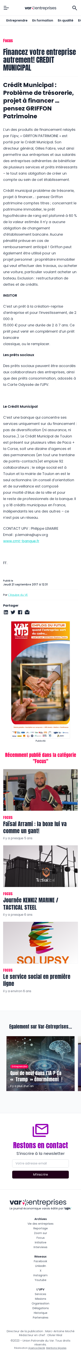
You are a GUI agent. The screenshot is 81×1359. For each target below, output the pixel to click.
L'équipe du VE (18, 595)
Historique (40, 1313)
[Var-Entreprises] (40, 8)
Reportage (40, 1228)
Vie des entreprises (40, 1224)
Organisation (40, 1303)
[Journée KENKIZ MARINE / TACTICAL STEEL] (40, 866)
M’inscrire (40, 1174)
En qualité (65, 20)
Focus (41, 1238)
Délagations (40, 1308)
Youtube (40, 1280)
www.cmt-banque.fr (21, 541)
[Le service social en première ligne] (40, 943)
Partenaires (40, 1318)
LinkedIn (40, 1266)
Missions (40, 1299)
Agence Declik (36, 1348)
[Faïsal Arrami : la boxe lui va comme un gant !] (40, 790)
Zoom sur (40, 1233)
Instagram (40, 1275)
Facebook (40, 1261)
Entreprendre (17, 20)
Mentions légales (56, 1348)
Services (40, 1294)
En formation (42, 20)
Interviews (40, 1247)
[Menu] (6, 8)
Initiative (40, 1242)
